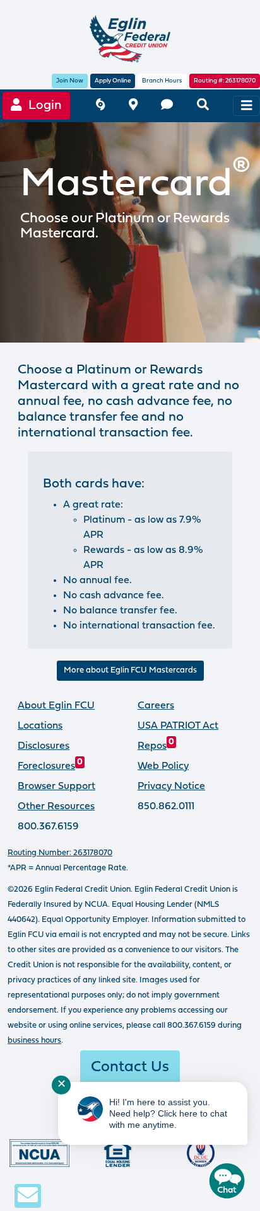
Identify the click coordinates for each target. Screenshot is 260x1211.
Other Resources (56, 807)
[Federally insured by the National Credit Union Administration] (39, 1153)
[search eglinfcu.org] (203, 106)
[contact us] (167, 106)
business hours (34, 1041)
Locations (40, 726)
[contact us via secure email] (28, 1195)
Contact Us (130, 1067)
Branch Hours (162, 80)
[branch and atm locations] (133, 106)
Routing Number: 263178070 (60, 853)
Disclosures (43, 746)
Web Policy (163, 766)
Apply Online (113, 80)
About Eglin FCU (56, 706)
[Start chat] (227, 1180)
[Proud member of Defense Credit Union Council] (200, 1153)
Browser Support (56, 787)
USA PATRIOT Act (178, 726)
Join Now (69, 80)
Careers (156, 706)
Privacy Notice (171, 787)
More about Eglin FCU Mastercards (130, 670)
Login (42, 105)
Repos (156, 746)
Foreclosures (50, 766)
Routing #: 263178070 (225, 80)
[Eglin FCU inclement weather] (100, 106)
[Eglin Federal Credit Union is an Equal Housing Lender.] (118, 1153)
